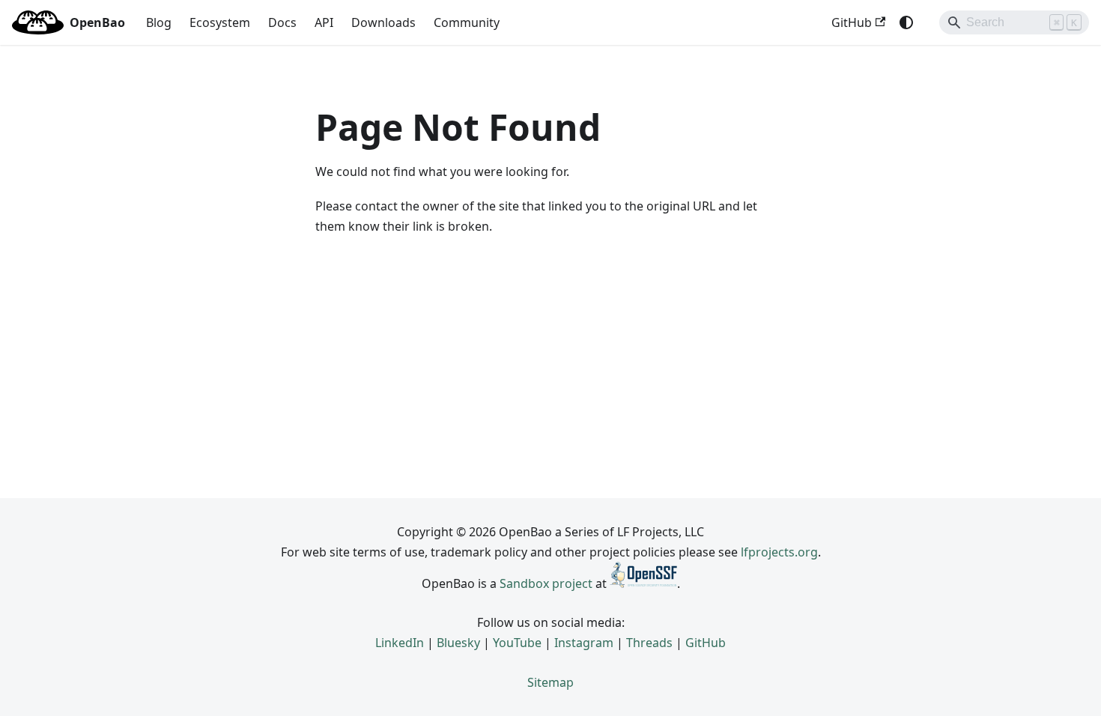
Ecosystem (219, 22)
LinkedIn (399, 642)
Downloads (383, 22)
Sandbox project (546, 583)
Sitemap (550, 682)
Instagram (583, 642)
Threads (649, 642)
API (324, 22)
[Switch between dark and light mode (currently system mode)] (906, 22)
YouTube (517, 642)
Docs (282, 22)
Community (467, 22)
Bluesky (458, 642)
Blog (159, 22)
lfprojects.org (779, 552)
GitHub (851, 22)
